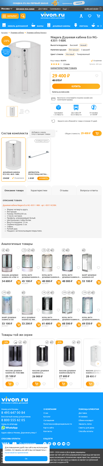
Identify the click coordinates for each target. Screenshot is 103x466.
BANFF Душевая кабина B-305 (9, 318)
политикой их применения (16, 453)
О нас (45, 413)
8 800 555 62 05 (13, 420)
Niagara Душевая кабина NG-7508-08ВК (14, 372)
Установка (83, 417)
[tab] (13, 190)
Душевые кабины (17, 32)
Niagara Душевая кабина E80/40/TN (67, 372)
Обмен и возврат (86, 420)
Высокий (74, 45)
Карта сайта (48, 428)
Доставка (42, 9)
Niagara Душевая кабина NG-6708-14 (10, 276)
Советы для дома (86, 428)
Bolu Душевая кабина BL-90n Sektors (28, 319)
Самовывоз (55, 9)
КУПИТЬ (76, 86)
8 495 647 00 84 (13, 412)
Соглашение (48, 420)
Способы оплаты (86, 431)
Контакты (47, 431)
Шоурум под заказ (25, 9)
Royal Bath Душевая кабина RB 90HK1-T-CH (71, 276)
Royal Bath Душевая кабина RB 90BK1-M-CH (51, 276)
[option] (24, 71)
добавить (43, 178)
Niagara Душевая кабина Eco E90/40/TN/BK (40, 372)
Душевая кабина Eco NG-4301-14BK (11, 173)
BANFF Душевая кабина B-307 (89, 276)
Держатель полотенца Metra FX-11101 (37, 173)
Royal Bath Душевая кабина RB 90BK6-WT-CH (31, 276)
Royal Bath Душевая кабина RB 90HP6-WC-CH (71, 319)
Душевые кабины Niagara (36, 32)
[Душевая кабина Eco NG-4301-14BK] (24, 71)
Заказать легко (85, 424)
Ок (26, 459)
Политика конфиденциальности (57, 424)
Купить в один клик (60, 92)
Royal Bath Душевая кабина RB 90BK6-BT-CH (51, 319)
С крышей (85, 50)
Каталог (4, 32)
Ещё (65, 9)
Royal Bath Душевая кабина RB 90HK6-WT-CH (91, 319)
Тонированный (83, 54)
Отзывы (66, 64)
